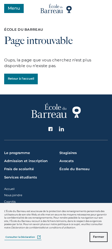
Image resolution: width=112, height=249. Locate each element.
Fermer (98, 237)
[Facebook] (50, 129)
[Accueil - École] (56, 8)
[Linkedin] (61, 129)
